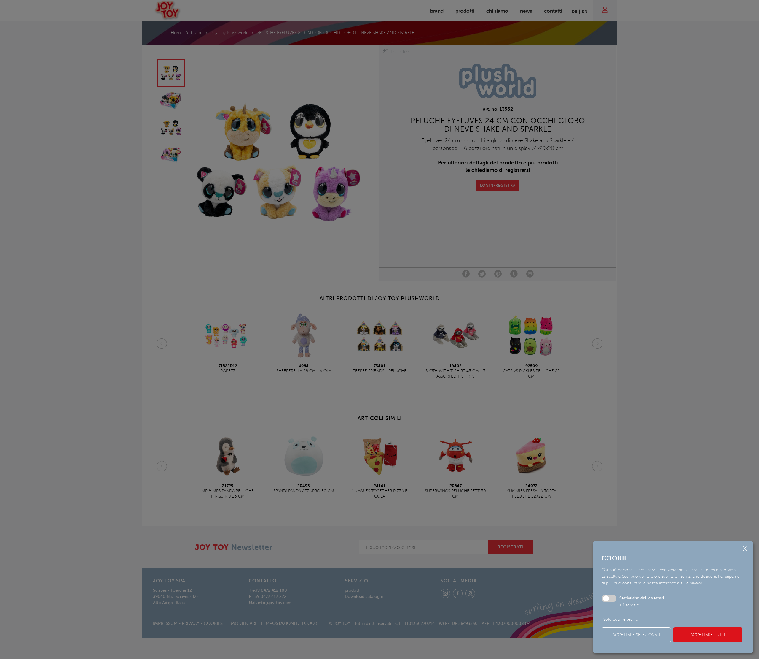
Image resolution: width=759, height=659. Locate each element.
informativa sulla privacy (680, 583)
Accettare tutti (708, 635)
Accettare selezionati (636, 635)
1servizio (629, 605)
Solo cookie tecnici (621, 619)
